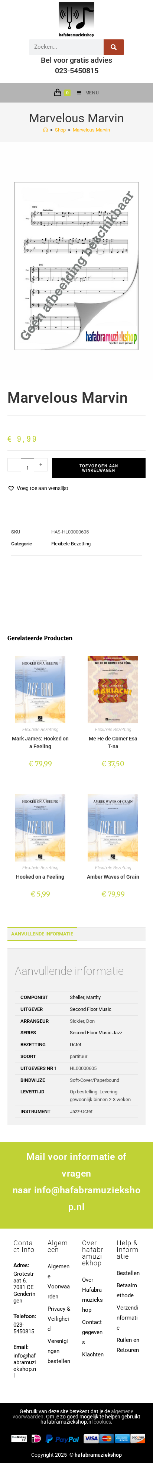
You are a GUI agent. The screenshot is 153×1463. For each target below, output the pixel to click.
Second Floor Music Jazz (96, 1032)
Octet (75, 1044)
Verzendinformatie (127, 1317)
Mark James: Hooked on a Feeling (40, 742)
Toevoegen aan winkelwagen (98, 468)
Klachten (93, 1354)
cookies (102, 1422)
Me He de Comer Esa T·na (113, 742)
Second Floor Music (90, 1009)
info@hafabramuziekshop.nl (24, 1365)
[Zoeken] (114, 47)
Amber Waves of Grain (113, 877)
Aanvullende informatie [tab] (42, 934)
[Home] (45, 130)
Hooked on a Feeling (40, 877)
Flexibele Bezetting (71, 543)
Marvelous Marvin (91, 130)
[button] (37, 488)
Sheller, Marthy (85, 997)
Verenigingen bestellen (59, 1351)
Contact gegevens (92, 1332)
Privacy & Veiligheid (59, 1318)
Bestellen (128, 1273)
